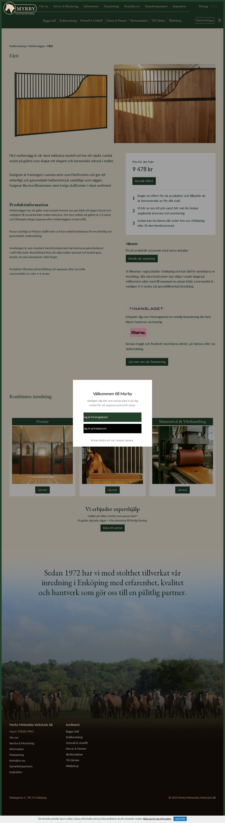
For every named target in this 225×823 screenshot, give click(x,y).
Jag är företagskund (96, 417)
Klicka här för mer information (157, 818)
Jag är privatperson (95, 428)
